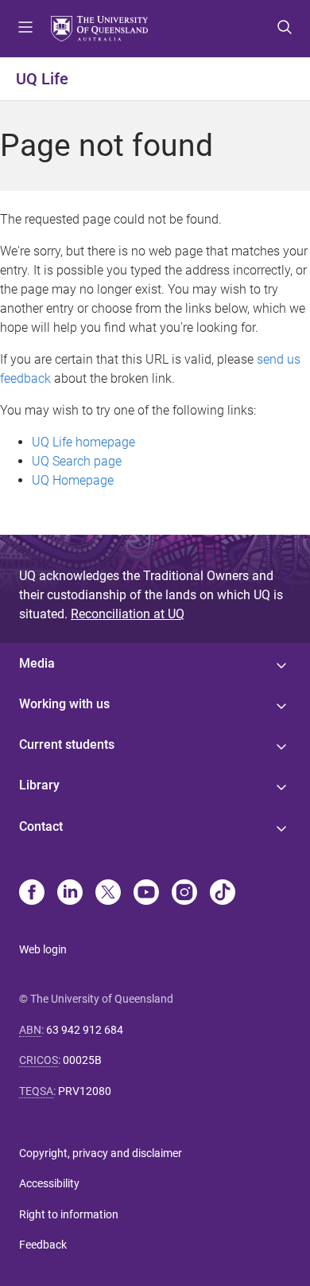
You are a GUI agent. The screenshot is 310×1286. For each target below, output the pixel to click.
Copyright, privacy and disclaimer (100, 1153)
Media (37, 663)
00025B (82, 1060)
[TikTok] (222, 894)
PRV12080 (84, 1091)
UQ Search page (77, 461)
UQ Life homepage (83, 442)
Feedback (43, 1244)
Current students (66, 744)
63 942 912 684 (84, 1029)
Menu (25, 28)
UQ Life (42, 78)
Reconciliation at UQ (127, 614)
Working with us (64, 703)
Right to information (68, 1214)
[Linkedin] (70, 894)
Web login (43, 949)
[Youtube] (146, 894)
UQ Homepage (73, 480)
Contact (41, 826)
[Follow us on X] (108, 894)
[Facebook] (32, 894)
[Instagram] (184, 894)
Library (39, 785)
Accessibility (49, 1183)
